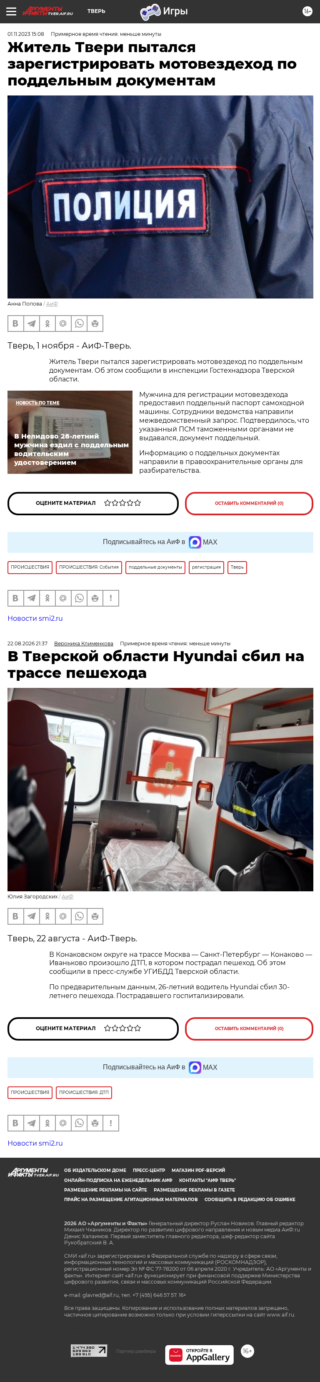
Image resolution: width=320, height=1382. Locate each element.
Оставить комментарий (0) (249, 503)
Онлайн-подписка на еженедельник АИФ (118, 1180)
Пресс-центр (149, 1170)
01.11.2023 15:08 (26, 34)
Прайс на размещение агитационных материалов (131, 1199)
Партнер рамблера (136, 1351)
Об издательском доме (95, 1170)
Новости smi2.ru (35, 618)
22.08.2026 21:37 (28, 643)
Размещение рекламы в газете (194, 1190)
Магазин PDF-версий (198, 1170)
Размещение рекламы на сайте (105, 1190)
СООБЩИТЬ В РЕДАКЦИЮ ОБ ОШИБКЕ (250, 1199)
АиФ (52, 304)
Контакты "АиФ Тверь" (207, 1180)
